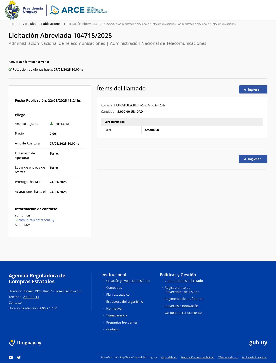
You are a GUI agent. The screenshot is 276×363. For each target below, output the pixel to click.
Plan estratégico (118, 294)
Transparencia (116, 315)
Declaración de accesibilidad (197, 357)
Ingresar (256, 89)
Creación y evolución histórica (128, 281)
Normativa (114, 308)
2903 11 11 (31, 297)
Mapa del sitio (169, 357)
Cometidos (114, 288)
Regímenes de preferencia (184, 299)
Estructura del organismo (124, 301)
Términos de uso (228, 357)
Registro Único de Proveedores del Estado (182, 290)
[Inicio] (57, 10)
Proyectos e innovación (181, 306)
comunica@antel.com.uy (36, 220)
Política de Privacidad (254, 357)
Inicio (12, 24)
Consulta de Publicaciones (42, 24)
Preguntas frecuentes (122, 322)
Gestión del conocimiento (183, 313)
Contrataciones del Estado (184, 281)
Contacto (15, 302)
